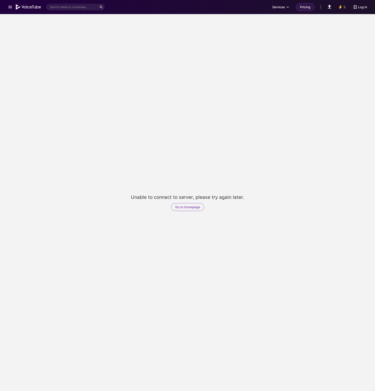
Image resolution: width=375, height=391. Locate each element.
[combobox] (71, 7)
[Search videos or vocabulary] (101, 7)
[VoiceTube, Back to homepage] (28, 7)
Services (278, 7)
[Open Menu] (10, 7)
